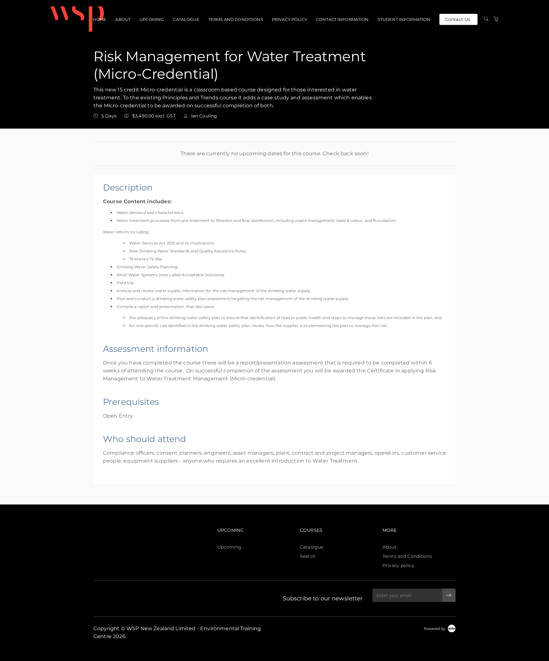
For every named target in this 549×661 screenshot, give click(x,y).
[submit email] (449, 595)
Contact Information (342, 19)
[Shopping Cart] (495, 19)
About (123, 19)
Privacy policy (289, 19)
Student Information (404, 19)
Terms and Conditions (235, 19)
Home (100, 19)
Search (307, 556)
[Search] (486, 19)
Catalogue (186, 19)
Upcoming (151, 19)
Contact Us (457, 19)
